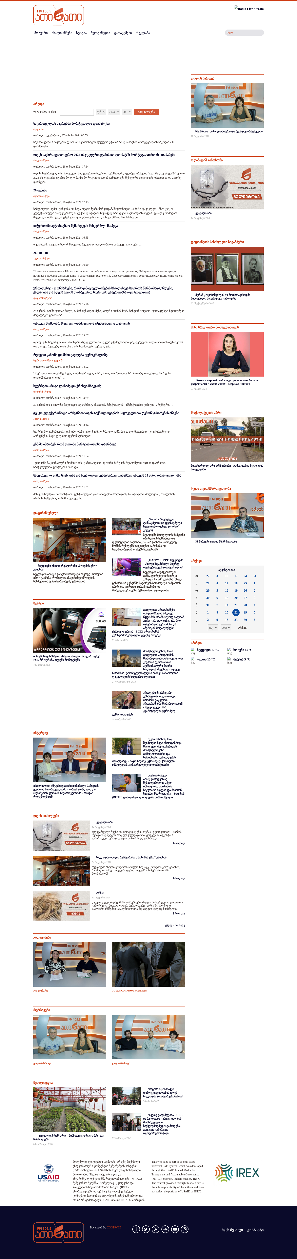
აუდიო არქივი (41, 196)
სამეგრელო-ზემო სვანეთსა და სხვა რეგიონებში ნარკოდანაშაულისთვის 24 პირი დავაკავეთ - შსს (107, 475)
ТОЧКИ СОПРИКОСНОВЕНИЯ (129, 990)
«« (197, 570)
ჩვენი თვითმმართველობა (48, 360)
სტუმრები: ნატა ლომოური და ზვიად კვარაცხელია (229, 131)
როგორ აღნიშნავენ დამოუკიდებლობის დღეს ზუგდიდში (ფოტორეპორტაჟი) (163, 1093)
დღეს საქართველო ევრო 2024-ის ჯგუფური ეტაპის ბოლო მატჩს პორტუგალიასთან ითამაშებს (104, 154)
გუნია (100, 892)
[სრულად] (263, 142)
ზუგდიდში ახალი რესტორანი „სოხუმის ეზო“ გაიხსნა (131, 857)
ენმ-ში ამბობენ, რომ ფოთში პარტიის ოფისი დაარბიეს (74, 444)
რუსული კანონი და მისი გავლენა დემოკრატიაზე (70, 355)
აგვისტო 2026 (227, 569)
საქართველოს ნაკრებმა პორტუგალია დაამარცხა (71, 123)
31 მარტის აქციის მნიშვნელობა (216, 541)
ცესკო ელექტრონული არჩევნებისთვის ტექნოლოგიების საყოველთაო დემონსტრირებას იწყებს (106, 413)
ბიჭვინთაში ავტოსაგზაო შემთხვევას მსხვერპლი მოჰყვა (75, 225)
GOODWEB (114, 1227)
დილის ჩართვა (42, 391)
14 (226, 605)
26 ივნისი (40, 190)
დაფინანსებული (42, 298)
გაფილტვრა (146, 111)
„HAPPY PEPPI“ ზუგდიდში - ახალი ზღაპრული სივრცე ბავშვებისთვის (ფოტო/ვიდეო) (163, 564)
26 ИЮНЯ (40, 253)
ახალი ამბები (41, 160)
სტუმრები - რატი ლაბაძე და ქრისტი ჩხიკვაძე (67, 386)
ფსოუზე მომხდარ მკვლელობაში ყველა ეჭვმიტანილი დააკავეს (81, 323)
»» (257, 570)
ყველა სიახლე (175, 925)
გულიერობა (104, 822)
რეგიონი (38, 129)
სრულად (179, 843)
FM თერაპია (40, 990)
